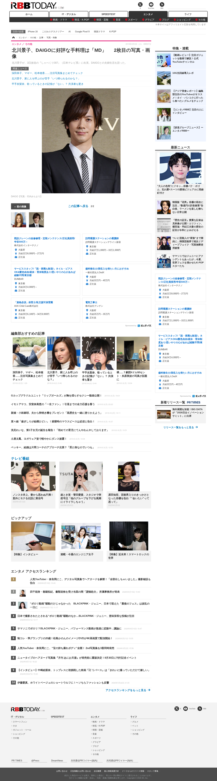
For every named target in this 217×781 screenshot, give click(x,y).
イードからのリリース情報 (133, 771)
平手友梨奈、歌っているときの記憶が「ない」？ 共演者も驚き (48, 83)
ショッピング (183, 19)
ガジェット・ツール (22, 730)
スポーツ (132, 19)
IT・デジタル (69, 14)
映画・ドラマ (60, 19)
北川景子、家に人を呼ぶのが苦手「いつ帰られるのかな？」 (46, 78)
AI (69, 31)
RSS (204, 708)
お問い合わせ (61, 771)
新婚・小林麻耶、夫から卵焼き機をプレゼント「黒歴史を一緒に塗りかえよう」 (66, 412)
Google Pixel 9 (82, 31)
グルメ (135, 722)
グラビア (149, 19)
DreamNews (57, 761)
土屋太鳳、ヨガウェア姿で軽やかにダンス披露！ (48, 438)
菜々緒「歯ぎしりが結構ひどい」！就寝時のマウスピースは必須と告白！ (62, 421)
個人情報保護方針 (111, 771)
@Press (35, 761)
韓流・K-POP (82, 19)
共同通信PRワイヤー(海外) (119, 761)
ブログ (165, 19)
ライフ (188, 14)
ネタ (15, 726)
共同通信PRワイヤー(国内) (84, 761)
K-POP (112, 31)
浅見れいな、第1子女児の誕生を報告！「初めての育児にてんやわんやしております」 (69, 430)
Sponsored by (130, 326)
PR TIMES (17, 761)
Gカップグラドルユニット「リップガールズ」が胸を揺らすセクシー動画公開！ (65, 395)
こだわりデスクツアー (53, 31)
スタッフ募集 (152, 771)
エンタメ (148, 14)
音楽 (118, 19)
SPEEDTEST (108, 14)
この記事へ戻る (81, 205)
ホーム (29, 14)
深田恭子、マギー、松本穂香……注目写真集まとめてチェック (47, 73)
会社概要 (97, 771)
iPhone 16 (33, 31)
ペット (135, 726)
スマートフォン (20, 722)
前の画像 (21, 206)
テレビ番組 (20, 458)
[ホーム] (13, 37)
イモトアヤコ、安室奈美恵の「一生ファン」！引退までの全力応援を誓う (62, 404)
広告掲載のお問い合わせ (80, 771)
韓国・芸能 (102, 19)
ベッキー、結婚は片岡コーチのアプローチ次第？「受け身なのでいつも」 (62, 447)
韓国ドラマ (99, 31)
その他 (201, 19)
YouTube (192, 708)
